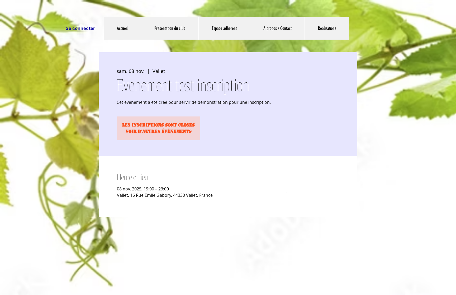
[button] (169, 28)
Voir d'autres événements (159, 131)
